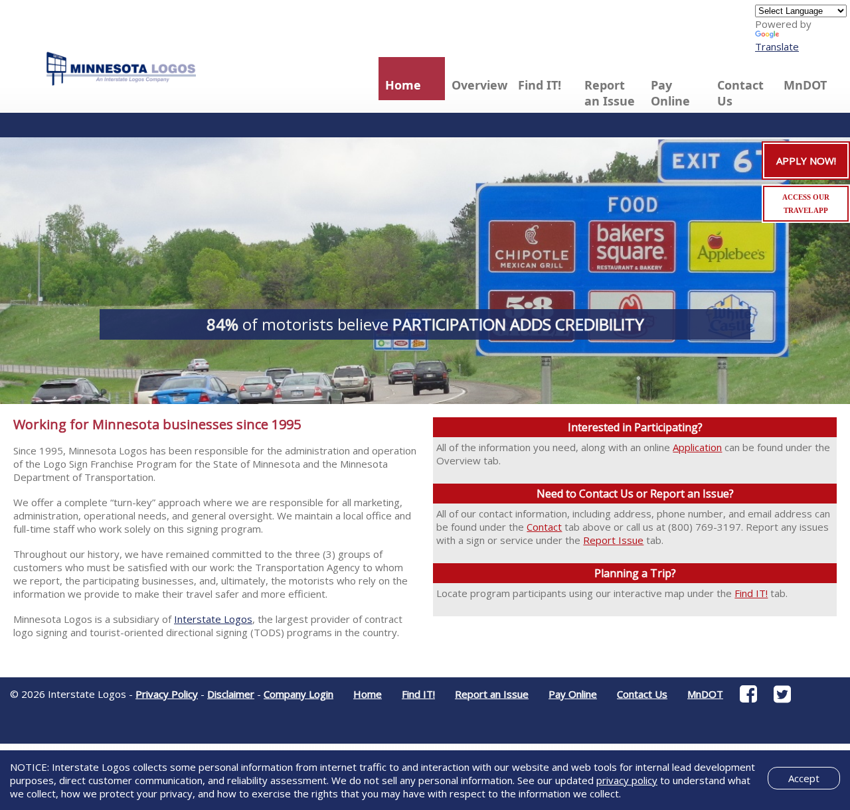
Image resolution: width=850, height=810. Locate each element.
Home (403, 85)
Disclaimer (230, 694)
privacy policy (626, 780)
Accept (803, 778)
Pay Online (670, 93)
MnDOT (805, 85)
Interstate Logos (213, 619)
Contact (544, 526)
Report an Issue (609, 93)
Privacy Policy (166, 694)
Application (697, 447)
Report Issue (613, 540)
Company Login (298, 694)
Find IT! (539, 85)
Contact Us (740, 93)
